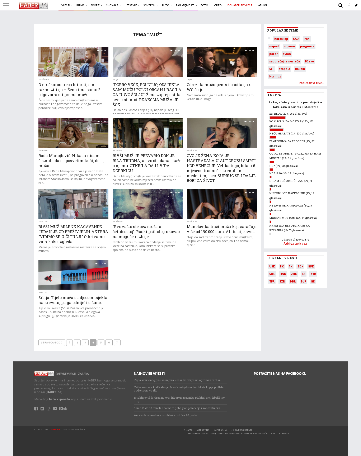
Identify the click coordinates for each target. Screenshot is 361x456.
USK (272, 266)
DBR (293, 281)
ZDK (300, 266)
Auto (165, 5)
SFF (271, 69)
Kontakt (284, 433)
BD (313, 281)
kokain (300, 69)
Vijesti (65, 5)
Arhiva (262, 5)
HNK (283, 274)
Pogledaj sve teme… (311, 83)
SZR (282, 281)
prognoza (307, 46)
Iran (307, 39)
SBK (272, 274)
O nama (187, 430)
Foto (204, 5)
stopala (284, 69)
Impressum (220, 430)
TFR (272, 281)
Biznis (80, 5)
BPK (311, 266)
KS (303, 274)
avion (287, 54)
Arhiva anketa (295, 243)
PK (282, 266)
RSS (273, 433)
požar (273, 54)
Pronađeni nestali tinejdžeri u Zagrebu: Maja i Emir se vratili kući (227, 433)
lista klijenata (59, 399)
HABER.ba (54, 392)
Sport (95, 5)
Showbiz (112, 5)
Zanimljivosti (185, 5)
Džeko (309, 61)
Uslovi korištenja (241, 430)
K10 (313, 274)
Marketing (203, 430)
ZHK (294, 274)
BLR (303, 281)
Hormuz (275, 76)
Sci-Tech (149, 5)
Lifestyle (131, 5)
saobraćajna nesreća (284, 61)
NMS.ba (55, 429)
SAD (296, 39)
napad (274, 46)
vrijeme (289, 46)
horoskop (281, 39)
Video (218, 5)
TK (290, 266)
